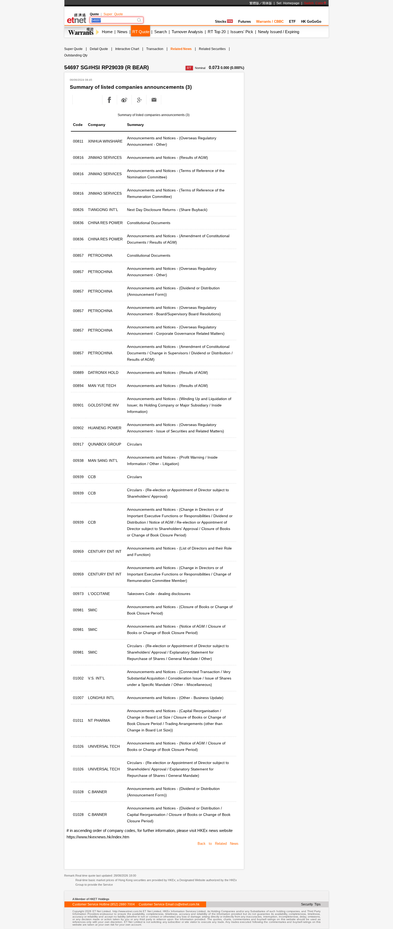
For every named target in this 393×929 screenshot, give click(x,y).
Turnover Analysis (187, 31)
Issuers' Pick (241, 31)
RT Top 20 (217, 31)
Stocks (220, 22)
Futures (244, 22)
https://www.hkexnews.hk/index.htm (98, 837)
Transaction (154, 49)
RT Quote (140, 31)
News (122, 31)
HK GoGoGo (311, 22)
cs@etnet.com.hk (187, 904)
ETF (292, 22)
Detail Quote (99, 49)
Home (107, 31)
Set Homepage (287, 3)
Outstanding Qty (75, 55)
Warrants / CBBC (270, 22)
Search (160, 31)
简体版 (267, 3)
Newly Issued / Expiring (278, 31)
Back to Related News (218, 844)
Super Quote (113, 14)
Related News (181, 49)
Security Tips (311, 904)
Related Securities (212, 49)
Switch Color (313, 3)
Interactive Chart (127, 49)
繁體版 (254, 3)
